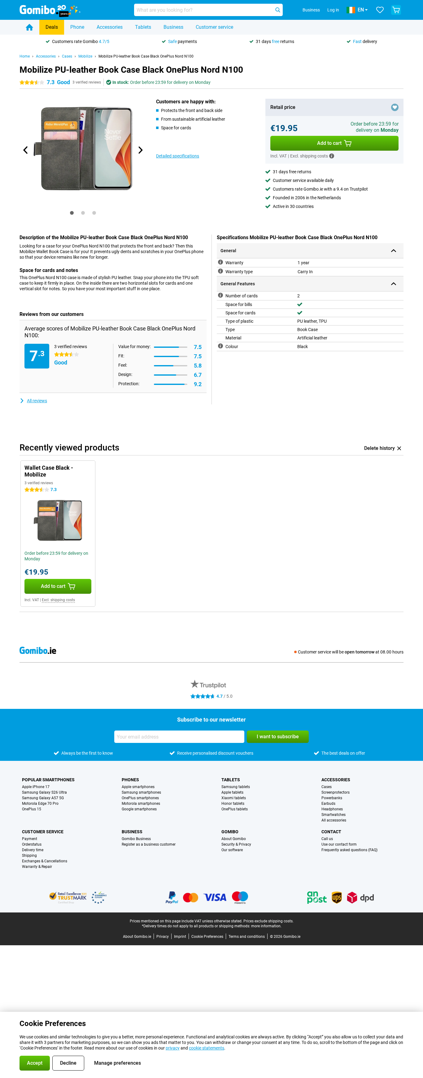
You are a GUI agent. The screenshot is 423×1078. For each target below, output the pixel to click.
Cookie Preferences (207, 936)
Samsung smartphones (141, 792)
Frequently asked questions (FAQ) (349, 850)
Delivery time (32, 850)
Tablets (143, 27)
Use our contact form (339, 844)
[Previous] (26, 150)
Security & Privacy (236, 844)
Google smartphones (139, 809)
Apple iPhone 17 (36, 787)
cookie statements (206, 1048)
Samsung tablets (235, 787)
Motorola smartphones (141, 803)
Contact (331, 831)
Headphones (332, 809)
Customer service (214, 27)
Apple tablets (232, 792)
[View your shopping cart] (396, 9)
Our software (232, 850)
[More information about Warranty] (220, 262)
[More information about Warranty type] (220, 271)
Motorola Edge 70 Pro (40, 803)
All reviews (37, 400)
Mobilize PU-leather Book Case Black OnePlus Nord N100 (146, 56)
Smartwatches (333, 815)
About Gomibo (233, 839)
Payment (29, 839)
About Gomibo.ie (137, 936)
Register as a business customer (149, 844)
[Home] (29, 27)
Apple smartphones (138, 787)
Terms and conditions (247, 936)
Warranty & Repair (37, 867)
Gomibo (229, 831)
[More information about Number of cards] (220, 295)
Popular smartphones (48, 779)
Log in (333, 9)
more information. (266, 926)
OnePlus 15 (31, 809)
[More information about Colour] (220, 345)
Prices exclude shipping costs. (268, 921)
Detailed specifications (177, 155)
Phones (130, 779)
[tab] (72, 213)
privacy (173, 1048)
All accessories (333, 820)
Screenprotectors (335, 792)
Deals (52, 27)
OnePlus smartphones (140, 798)
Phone (77, 27)
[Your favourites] (380, 9)
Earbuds (328, 803)
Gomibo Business (136, 839)
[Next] (140, 150)
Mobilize (85, 56)
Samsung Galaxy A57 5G (43, 798)
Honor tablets (232, 803)
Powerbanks (331, 798)
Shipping (29, 855)
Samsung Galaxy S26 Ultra (44, 792)
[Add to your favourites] (395, 107)
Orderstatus (31, 844)
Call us (327, 839)
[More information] (331, 155)
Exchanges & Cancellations (44, 861)
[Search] (278, 10)
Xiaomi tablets (233, 798)
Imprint (180, 936)
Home (25, 56)
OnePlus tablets (234, 809)
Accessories (110, 27)
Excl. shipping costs (58, 600)
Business (173, 27)
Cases (67, 56)
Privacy (162, 936)
